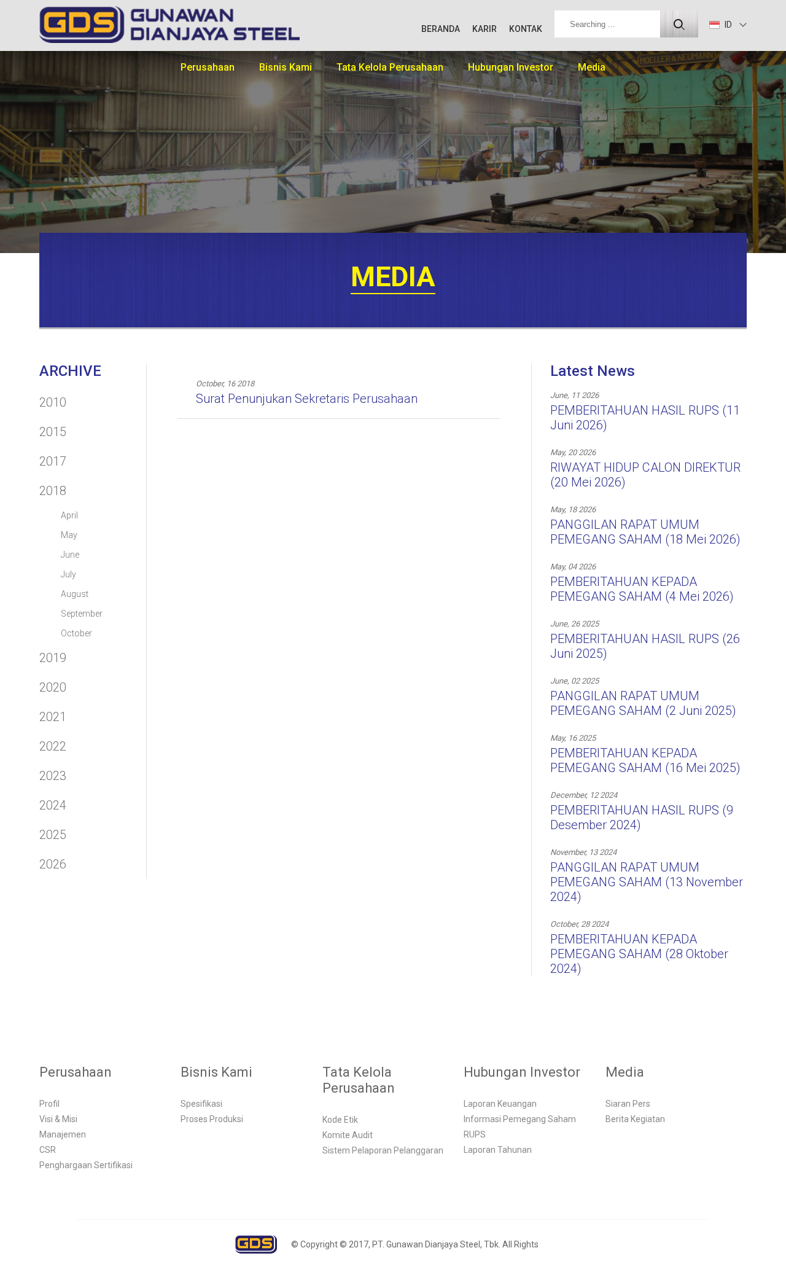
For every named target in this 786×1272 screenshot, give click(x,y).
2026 (52, 864)
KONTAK (525, 29)
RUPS (475, 1134)
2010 (52, 402)
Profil (49, 1104)
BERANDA (440, 29)
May (69, 535)
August (74, 594)
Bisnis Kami (285, 67)
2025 (52, 834)
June (70, 555)
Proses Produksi (212, 1119)
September (82, 613)
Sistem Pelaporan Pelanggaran (382, 1150)
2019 (52, 657)
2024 (52, 805)
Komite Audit (347, 1135)
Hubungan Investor (510, 67)
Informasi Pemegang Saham (520, 1119)
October (76, 633)
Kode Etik (340, 1120)
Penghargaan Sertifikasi (86, 1165)
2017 (52, 461)
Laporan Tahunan (498, 1150)
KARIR (484, 29)
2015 (52, 431)
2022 (52, 746)
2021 (52, 716)
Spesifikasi (201, 1104)
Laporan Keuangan (500, 1104)
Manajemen (62, 1134)
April (69, 515)
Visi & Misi (58, 1119)
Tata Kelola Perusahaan (390, 67)
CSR (47, 1150)
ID (727, 24)
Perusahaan (208, 67)
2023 (52, 775)
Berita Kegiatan (635, 1119)
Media (591, 67)
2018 (52, 490)
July (68, 574)
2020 (52, 687)
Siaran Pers (627, 1104)
